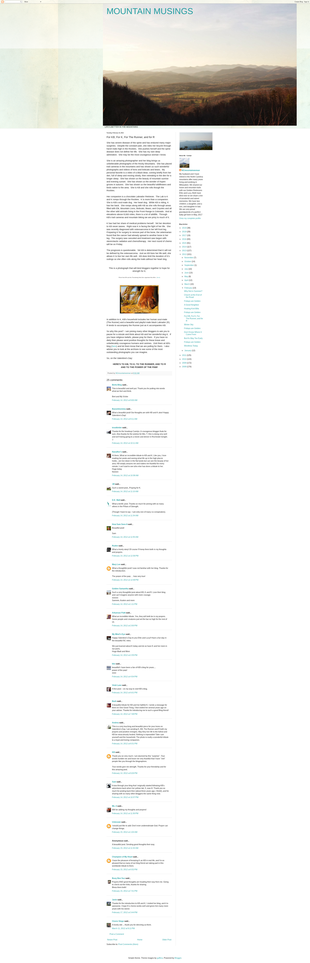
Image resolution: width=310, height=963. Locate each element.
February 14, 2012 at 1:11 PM (124, 604)
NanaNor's (117, 452)
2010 (184, 359)
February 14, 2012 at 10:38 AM (125, 475)
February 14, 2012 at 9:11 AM (124, 419)
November (189, 258)
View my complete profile (190, 218)
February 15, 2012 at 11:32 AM (125, 848)
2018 (184, 232)
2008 (184, 367)
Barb (114, 701)
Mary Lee (116, 564)
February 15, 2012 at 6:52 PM (124, 869)
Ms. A (114, 806)
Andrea (115, 723)
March (187, 284)
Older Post (166, 940)
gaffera (160, 958)
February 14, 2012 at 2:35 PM (124, 655)
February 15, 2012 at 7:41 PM (124, 891)
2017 (184, 235)
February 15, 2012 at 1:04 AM (124, 832)
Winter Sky (188, 325)
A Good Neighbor (191, 305)
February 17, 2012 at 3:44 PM (124, 912)
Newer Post (112, 940)
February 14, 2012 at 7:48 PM (124, 714)
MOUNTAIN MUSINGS (150, 11)
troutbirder (117, 428)
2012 (184, 254)
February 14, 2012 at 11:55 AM (125, 537)
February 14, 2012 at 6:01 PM (124, 693)
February (188, 288)
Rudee (115, 546)
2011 (184, 355)
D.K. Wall (116, 500)
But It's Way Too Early (193, 338)
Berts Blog (117, 385)
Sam (114, 782)
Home (139, 940)
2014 (184, 247)
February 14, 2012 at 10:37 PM (125, 797)
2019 (184, 228)
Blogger (178, 958)
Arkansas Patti (118, 613)
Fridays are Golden (192, 301)
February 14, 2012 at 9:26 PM (124, 773)
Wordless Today (191, 346)
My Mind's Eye (118, 634)
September (189, 265)
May (186, 276)
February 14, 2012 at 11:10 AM (125, 491)
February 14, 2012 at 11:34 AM (125, 516)
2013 (184, 251)
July (186, 269)
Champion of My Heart (122, 857)
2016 (184, 239)
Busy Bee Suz (118, 878)
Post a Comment (117, 934)
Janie (114, 900)
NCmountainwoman (191, 170)
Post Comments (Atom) (128, 944)
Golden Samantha (120, 589)
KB (113, 752)
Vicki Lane (117, 685)
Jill (113, 484)
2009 (184, 363)
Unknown (116, 822)
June (186, 273)
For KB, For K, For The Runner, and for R (193, 318)
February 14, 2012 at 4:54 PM (124, 677)
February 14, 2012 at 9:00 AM (124, 400)
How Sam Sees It (119, 524)
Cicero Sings (118, 921)
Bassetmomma (119, 409)
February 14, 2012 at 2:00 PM (124, 626)
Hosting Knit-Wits (191, 309)
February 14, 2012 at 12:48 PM (125, 580)
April (186, 280)
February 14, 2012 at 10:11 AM (125, 443)
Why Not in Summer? (193, 291)
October (188, 261)
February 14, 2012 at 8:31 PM (124, 744)
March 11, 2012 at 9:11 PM (123, 928)
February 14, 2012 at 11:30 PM (125, 813)
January (188, 350)
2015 (184, 243)
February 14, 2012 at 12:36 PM (125, 556)
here (158, 277)
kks (113, 664)
